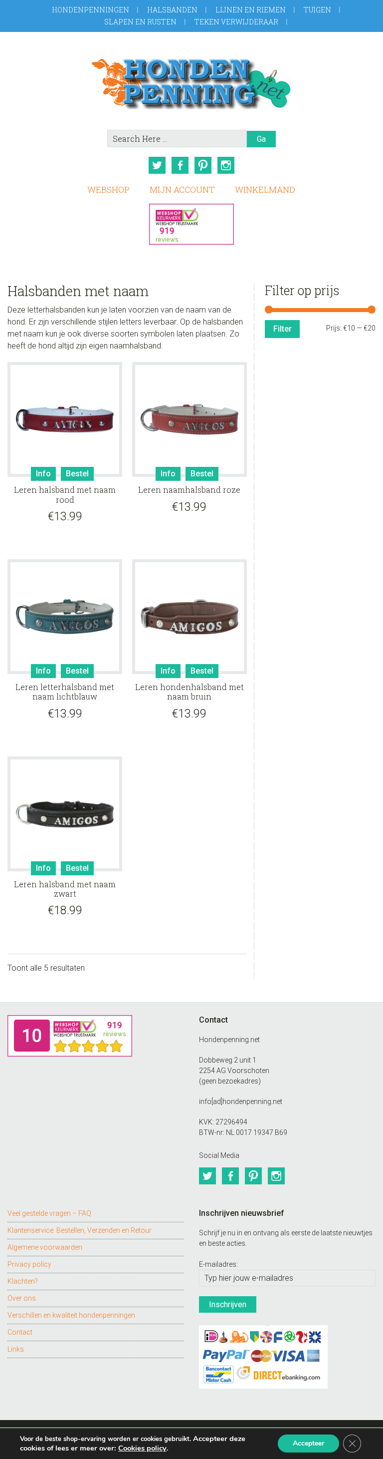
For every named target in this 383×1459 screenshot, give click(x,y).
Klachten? (22, 1281)
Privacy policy (29, 1264)
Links (15, 1349)
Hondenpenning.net (191, 80)
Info (43, 473)
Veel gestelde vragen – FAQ (49, 1213)
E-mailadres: (218, 1264)
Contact (19, 1332)
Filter (282, 329)
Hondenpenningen (90, 9)
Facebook (180, 165)
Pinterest (202, 165)
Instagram (225, 165)
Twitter (157, 165)
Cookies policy (142, 1448)
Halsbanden (172, 9)
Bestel (77, 473)
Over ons (21, 1298)
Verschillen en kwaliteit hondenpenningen (71, 1315)
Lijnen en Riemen (250, 9)
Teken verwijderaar (236, 21)
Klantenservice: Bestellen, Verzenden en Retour (79, 1230)
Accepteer (308, 1443)
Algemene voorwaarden (44, 1247)
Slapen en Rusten (140, 21)
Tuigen (317, 9)
